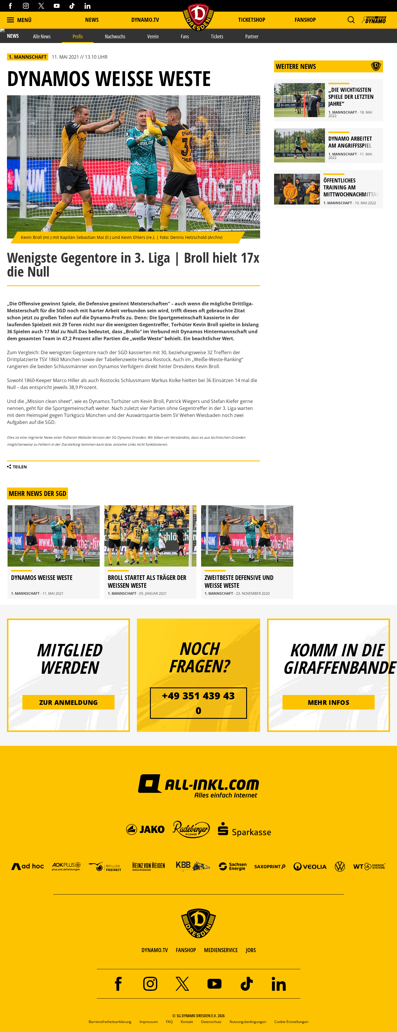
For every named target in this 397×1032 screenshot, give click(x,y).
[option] (53, 552)
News (92, 20)
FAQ (169, 1021)
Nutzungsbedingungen (248, 1021)
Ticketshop (251, 20)
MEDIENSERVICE (221, 950)
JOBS (251, 950)
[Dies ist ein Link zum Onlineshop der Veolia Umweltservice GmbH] (310, 866)
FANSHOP (186, 950)
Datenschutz (211, 1021)
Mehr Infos (328, 702)
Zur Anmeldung (68, 702)
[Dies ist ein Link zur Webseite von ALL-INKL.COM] (198, 786)
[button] (351, 19)
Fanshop (305, 20)
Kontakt (187, 1021)
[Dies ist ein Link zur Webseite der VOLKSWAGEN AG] (340, 866)
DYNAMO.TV (145, 20)
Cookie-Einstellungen (291, 1021)
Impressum (149, 1021)
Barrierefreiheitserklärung (110, 1021)
